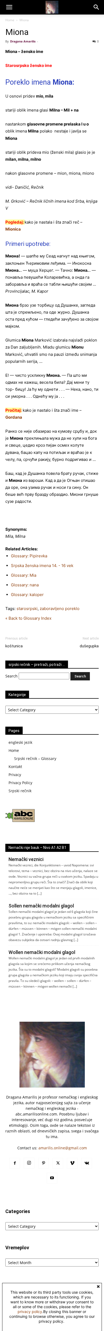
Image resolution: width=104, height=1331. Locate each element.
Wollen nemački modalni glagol (42, 952)
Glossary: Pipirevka (29, 555)
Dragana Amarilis (22, 41)
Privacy (15, 774)
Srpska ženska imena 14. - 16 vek (42, 565)
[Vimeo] (72, 1163)
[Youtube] (52, 1178)
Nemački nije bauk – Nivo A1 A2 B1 (37, 847)
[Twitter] (58, 1163)
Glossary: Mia (23, 575)
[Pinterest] (43, 1163)
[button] (9, 7)
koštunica (14, 646)
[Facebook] (14, 1163)
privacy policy (30, 1311)
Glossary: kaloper (27, 594)
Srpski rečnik (20, 790)
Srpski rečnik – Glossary (35, 758)
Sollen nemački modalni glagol (41, 906)
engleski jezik (20, 742)
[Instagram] (29, 1163)
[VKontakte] (86, 1163)
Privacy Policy (20, 782)
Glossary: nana (25, 584)
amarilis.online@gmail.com (62, 1147)
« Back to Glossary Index (28, 618)
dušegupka (89, 646)
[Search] (96, 7)
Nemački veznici (26, 859)
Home (9, 20)
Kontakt (15, 766)
